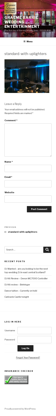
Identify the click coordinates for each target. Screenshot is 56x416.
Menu (30, 41)
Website (9, 192)
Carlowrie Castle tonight (16, 297)
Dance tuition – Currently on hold (20, 290)
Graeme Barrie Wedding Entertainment (22, 22)
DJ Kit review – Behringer (17, 284)
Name (8, 161)
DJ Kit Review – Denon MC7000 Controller (26, 278)
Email (8, 177)
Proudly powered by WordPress (20, 408)
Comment (10, 120)
